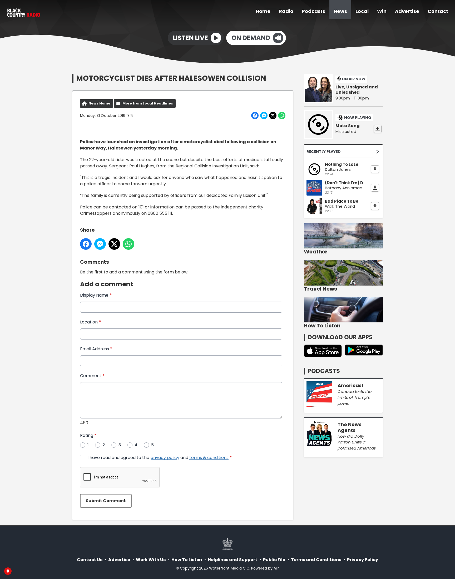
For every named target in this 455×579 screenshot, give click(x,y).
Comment (92, 376)
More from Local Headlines (147, 103)
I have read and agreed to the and (159, 458)
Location (90, 322)
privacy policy (164, 458)
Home (263, 11)
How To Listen (186, 560)
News (340, 11)
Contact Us (89, 560)
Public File (274, 560)
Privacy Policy (362, 560)
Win (382, 11)
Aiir (276, 568)
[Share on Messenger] (264, 115)
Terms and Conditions (316, 560)
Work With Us (151, 560)
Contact (438, 11)
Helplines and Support (232, 560)
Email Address (96, 349)
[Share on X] (272, 115)
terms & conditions (209, 458)
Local (362, 11)
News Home (99, 103)
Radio (286, 11)
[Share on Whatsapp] (281, 115)
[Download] (378, 129)
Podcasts (313, 11)
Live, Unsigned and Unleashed (356, 89)
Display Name (96, 295)
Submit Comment (106, 501)
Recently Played (323, 151)
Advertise (407, 11)
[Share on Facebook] (255, 115)
